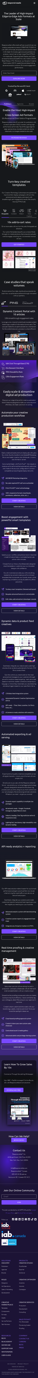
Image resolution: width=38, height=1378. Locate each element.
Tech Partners (6, 1324)
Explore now (19, 78)
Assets (3, 1318)
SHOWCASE (6, 1345)
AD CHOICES (11, 1364)
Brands (4, 1273)
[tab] (5, 212)
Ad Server (22, 1273)
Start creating (19, 501)
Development (6, 1293)
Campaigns (22, 1289)
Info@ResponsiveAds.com (19, 1168)
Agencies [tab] (20, 104)
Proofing (21, 1328)
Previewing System (24, 1325)
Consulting (22, 1312)
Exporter (21, 1269)
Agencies (4, 1269)
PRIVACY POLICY (23, 1364)
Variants (21, 1286)
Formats (4, 1314)
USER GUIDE (6, 1355)
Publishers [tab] (7, 104)
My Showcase (24, 1322)
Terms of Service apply (25, 1213)
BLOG (4, 1338)
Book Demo (19, 1140)
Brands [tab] (31, 104)
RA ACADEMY (7, 1341)
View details (19, 507)
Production (22, 1305)
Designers (5, 1283)
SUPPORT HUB (7, 1348)
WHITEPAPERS (7, 1352)
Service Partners (7, 1321)
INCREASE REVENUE (19, 138)
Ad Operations (6, 1286)
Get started (19, 244)
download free (14, 1090)
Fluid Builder (23, 1266)
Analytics (22, 1283)
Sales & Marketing (7, 1289)
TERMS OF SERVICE (18, 1366)
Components (5, 1311)
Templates (4, 1308)
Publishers (5, 1266)
